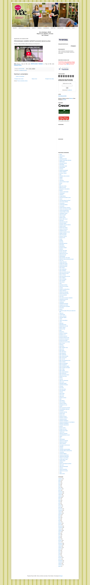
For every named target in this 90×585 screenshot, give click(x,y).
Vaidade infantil (62, 460)
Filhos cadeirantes (62, 269)
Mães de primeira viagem (64, 366)
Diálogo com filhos (63, 233)
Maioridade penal (62, 324)
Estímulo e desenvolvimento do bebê (66, 259)
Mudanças (61, 344)
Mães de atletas (62, 361)
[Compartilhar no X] (31, 68)
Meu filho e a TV (62, 334)
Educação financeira (63, 243)
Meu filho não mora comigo (64, 341)
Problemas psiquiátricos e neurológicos (67, 422)
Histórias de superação (63, 292)
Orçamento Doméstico (63, 384)
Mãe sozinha (61, 350)
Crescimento (61, 206)
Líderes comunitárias (63, 320)
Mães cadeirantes (62, 354)
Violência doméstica (63, 469)
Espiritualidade (62, 256)
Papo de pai (61, 394)
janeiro (59, 490)
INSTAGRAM (60, 28)
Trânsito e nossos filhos (63, 457)
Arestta (64, 99)
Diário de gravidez (62, 234)
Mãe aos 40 (61, 349)
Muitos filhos (61, 346)
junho (59, 483)
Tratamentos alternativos (64, 456)
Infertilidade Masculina (23, 70)
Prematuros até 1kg (63, 412)
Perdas (60, 406)
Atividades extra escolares (64, 176)
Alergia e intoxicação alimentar (65, 160)
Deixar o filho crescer (63, 219)
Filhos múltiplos (62, 277)
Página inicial (34, 78)
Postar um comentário (20, 76)
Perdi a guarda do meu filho (64, 407)
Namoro (61, 377)
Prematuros (61, 410)
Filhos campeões (62, 270)
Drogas (60, 239)
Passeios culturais (62, 403)
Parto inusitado (62, 402)
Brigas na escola (62, 187)
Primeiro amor (62, 413)
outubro (59, 494)
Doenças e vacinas (63, 236)
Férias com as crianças (63, 286)
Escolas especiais (62, 251)
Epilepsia (61, 249)
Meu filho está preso (63, 336)
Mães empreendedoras (63, 371)
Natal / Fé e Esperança (63, 380)
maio (59, 484)
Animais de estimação (63, 170)
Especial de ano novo (63, 253)
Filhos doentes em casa (63, 273)
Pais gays (61, 386)
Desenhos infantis (62, 223)
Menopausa (61, 331)
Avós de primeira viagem (64, 181)
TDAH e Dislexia (62, 443)
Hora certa (61, 296)
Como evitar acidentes (63, 201)
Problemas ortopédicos (63, 420)
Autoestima (61, 180)
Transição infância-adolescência (65, 450)
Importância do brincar (63, 299)
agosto (59, 480)
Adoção (60, 157)
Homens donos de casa (63, 293)
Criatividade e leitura (63, 213)
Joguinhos (61, 313)
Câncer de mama (62, 214)
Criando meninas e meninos (64, 207)
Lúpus (60, 321)
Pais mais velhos (62, 389)
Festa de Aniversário (63, 266)
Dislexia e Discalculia (63, 229)
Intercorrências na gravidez (64, 306)
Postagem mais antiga (49, 78)
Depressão (61, 220)
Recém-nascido (62, 427)
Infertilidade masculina (63, 303)
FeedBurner (69, 90)
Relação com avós (63, 429)
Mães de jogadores (63, 364)
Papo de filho (61, 393)
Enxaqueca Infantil (63, 247)
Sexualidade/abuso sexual (64, 434)
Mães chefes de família (63, 356)
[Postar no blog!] (30, 68)
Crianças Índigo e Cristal (64, 211)
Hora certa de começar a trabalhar (65, 297)
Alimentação (61, 164)
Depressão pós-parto (63, 221)
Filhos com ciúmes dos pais (64, 272)
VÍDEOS (39, 28)
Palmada (61, 391)
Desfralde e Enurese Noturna (65, 224)
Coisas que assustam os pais (65, 197)
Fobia (60, 283)
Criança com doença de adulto (65, 208)
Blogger (61, 575)
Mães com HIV (62, 359)
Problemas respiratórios (64, 423)
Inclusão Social (62, 300)
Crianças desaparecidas (64, 210)
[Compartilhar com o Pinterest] (34, 68)
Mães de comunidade (63, 363)
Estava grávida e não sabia (64, 257)
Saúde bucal (61, 432)
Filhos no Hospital (62, 279)
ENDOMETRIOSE (18, 65)
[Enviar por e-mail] (29, 68)
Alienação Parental (63, 163)
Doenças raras (62, 237)
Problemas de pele (63, 419)
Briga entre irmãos (62, 186)
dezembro (60, 491)
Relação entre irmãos (63, 430)
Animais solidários (62, 171)
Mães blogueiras (62, 353)
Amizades (61, 168)
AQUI (68, 64)
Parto (60, 399)
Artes (60, 174)
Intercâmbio (61, 307)
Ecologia (61, 240)
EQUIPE (15, 28)
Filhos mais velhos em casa (64, 276)
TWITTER (53, 28)
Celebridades (62, 193)
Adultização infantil (63, 158)
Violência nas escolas (63, 470)
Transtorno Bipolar (63, 453)
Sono (60, 437)
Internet (60, 309)
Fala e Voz (61, 260)
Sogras (60, 436)
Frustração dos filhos (63, 284)
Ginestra (71, 98)
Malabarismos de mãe (63, 326)
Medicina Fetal (62, 328)
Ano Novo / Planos (63, 173)
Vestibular (61, 462)
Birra (60, 184)
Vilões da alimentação (63, 466)
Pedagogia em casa (63, 404)
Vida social (61, 465)
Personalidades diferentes (64, 409)
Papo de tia (61, 396)
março (59, 487)
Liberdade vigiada (62, 317)
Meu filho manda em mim (64, 337)
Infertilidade (61, 302)
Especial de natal (62, 254)
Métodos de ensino (63, 376)
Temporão (61, 446)
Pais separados (62, 390)
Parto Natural (61, 400)
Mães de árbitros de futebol (64, 367)
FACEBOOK (46, 28)
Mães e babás (62, 370)
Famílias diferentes (63, 262)
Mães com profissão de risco (64, 360)
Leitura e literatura (62, 316)
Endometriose (62, 246)
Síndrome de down (63, 442)
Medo (60, 330)
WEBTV (34, 28)
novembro (60, 493)
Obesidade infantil (62, 383)
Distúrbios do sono (63, 230)
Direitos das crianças (63, 227)
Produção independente (64, 424)
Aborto (60, 154)
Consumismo (61, 203)
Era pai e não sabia (63, 250)
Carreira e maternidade (63, 191)
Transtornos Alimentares (64, 455)
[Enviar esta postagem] (27, 68)
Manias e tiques (62, 327)
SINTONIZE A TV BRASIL (24, 28)
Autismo (61, 178)
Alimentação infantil (63, 166)
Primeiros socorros (63, 416)
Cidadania (61, 194)
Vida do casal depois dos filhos (65, 463)
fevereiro (60, 488)
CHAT (73, 28)
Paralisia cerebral (62, 397)
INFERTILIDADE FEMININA (37, 63)
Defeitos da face (62, 217)
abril (59, 485)
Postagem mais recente (18, 78)
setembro (60, 478)
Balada (60, 183)
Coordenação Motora (63, 204)
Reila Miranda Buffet (62, 96)
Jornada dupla (62, 314)
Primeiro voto (61, 414)
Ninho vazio (61, 381)
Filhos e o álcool (62, 274)
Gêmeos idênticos (62, 290)
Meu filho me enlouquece (64, 338)
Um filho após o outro (63, 459)
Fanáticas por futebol (63, 264)
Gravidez (61, 287)
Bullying (61, 190)
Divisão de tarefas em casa (64, 231)
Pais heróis (61, 387)
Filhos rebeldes (62, 280)
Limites (60, 318)
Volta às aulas (62, 473)
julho (59, 481)
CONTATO (67, 28)
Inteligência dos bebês (63, 305)
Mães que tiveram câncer (64, 374)
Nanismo (61, 379)
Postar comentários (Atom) (22, 80)
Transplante (61, 452)
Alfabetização (62, 161)
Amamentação (62, 167)
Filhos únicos (61, 282)
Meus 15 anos (62, 343)
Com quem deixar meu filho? (64, 200)
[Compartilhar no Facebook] (33, 68)
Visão (60, 472)
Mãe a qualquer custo (63, 347)
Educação (61, 241)
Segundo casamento (63, 433)
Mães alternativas (62, 351)
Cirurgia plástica (62, 196)
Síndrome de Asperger (63, 440)
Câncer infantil (62, 216)
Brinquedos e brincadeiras (64, 188)
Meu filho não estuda (63, 340)
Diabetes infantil (62, 226)
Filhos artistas (62, 267)
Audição (61, 177)
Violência (61, 467)
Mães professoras (62, 373)
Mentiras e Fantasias (63, 333)
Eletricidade (61, 244)
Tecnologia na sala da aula (64, 445)
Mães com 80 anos (63, 357)
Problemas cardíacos (63, 417)
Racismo (61, 426)
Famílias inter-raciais (63, 263)
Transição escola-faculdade (64, 449)
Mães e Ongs (61, 369)
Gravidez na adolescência (64, 289)
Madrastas (61, 323)
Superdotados (62, 439)
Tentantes (61, 447)
